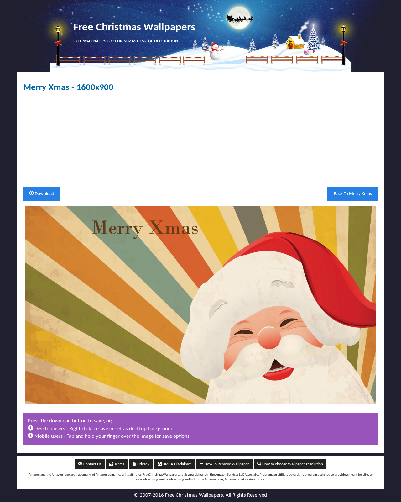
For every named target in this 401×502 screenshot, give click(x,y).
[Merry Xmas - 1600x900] (200, 304)
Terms (118, 464)
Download (44, 194)
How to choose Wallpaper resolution (292, 464)
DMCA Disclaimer (176, 464)
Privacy (142, 464)
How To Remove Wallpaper (226, 464)
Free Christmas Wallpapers (134, 27)
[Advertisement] (200, 140)
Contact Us (91, 464)
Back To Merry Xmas (352, 194)
